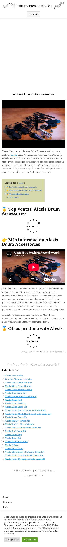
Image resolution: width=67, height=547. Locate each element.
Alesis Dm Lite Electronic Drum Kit (23, 428)
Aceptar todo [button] (30, 540)
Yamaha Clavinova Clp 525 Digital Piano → (33, 470)
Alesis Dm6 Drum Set (15, 393)
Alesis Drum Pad (13, 400)
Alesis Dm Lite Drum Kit (17, 421)
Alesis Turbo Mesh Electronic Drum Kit (25, 459)
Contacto (7, 502)
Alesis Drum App (13, 434)
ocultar (21, 183)
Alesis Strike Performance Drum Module (25, 410)
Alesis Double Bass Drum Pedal (20, 396)
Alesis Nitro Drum (14, 448)
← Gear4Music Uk (33, 476)
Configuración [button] (12, 540)
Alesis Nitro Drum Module (18, 386)
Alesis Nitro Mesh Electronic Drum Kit (24, 452)
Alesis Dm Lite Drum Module (19, 424)
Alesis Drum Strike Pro (16, 441)
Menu (35, 14)
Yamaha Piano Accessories (18, 379)
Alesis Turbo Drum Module (18, 389)
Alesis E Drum (12, 445)
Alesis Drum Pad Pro (15, 403)
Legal (5, 497)
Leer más (9, 533)
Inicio (5, 507)
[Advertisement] (33, 54)
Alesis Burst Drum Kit (16, 417)
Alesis (14, 155)
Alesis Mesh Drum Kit (16, 407)
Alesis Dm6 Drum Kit (15, 431)
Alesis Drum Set (13, 438)
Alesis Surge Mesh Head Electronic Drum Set (28, 414)
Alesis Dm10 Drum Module (18, 382)
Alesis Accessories (14, 376)
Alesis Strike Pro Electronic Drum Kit (24, 455)
